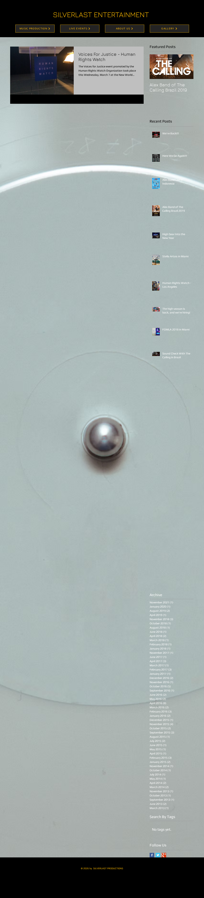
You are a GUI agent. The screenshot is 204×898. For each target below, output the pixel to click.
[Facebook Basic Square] (152, 855)
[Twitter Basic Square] (158, 855)
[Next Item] (187, 67)
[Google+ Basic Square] (164, 855)
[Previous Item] (156, 67)
